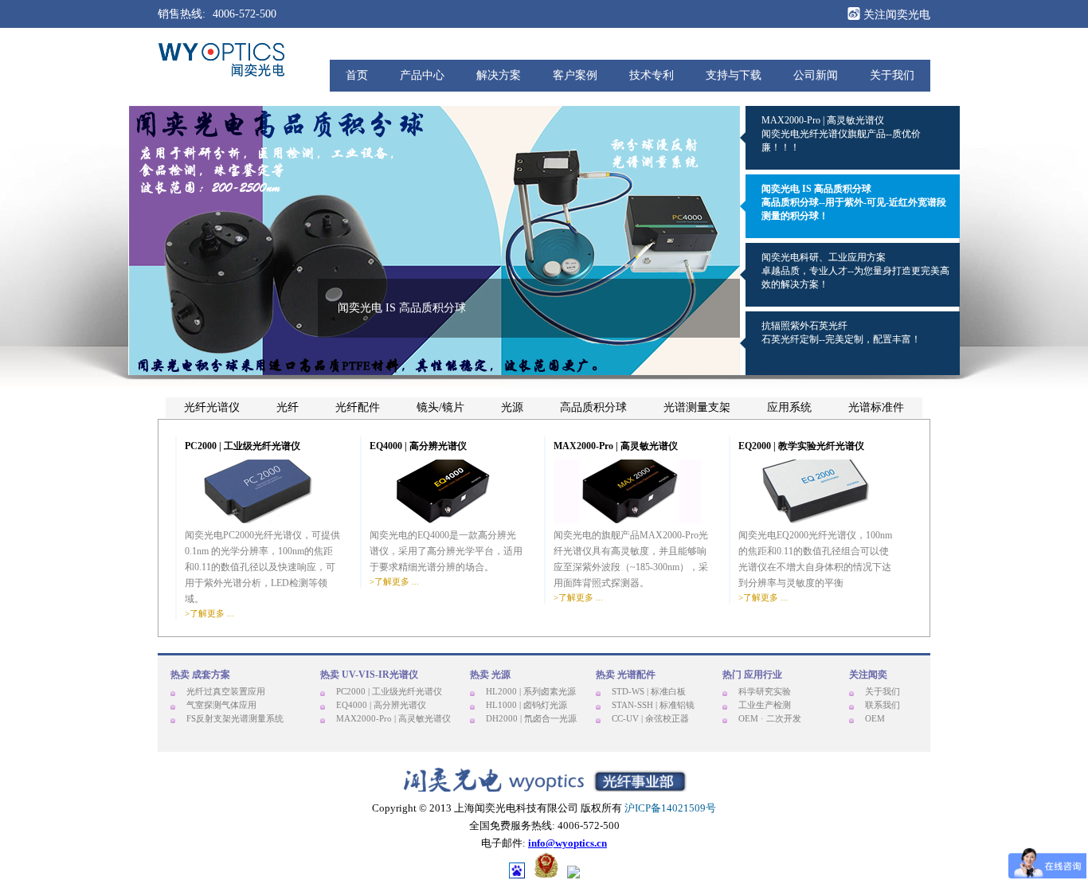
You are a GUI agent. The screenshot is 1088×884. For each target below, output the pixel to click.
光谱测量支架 (696, 407)
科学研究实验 (764, 691)
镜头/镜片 (440, 407)
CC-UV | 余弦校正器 (650, 718)
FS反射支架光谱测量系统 (235, 718)
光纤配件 (357, 407)
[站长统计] (573, 873)
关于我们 (892, 75)
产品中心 (422, 75)
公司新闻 (815, 75)
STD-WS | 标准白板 (649, 691)
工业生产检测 (764, 705)
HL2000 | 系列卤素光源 (531, 691)
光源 (512, 407)
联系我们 (882, 705)
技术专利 (651, 75)
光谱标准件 (876, 407)
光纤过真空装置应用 (225, 691)
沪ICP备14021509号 (670, 808)
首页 (357, 75)
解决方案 (498, 75)
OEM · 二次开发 (769, 718)
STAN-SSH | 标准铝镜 (653, 705)
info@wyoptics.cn (567, 843)
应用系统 (789, 407)
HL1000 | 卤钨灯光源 (526, 705)
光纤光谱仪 (212, 407)
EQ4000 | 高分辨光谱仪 (381, 705)
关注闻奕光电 (895, 15)
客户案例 (575, 75)
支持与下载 (733, 75)
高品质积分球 (593, 407)
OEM (875, 718)
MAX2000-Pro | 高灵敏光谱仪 (393, 718)
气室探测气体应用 (221, 705)
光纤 (287, 407)
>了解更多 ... (209, 613)
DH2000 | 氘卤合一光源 (531, 718)
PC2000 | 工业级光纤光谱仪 (389, 691)
